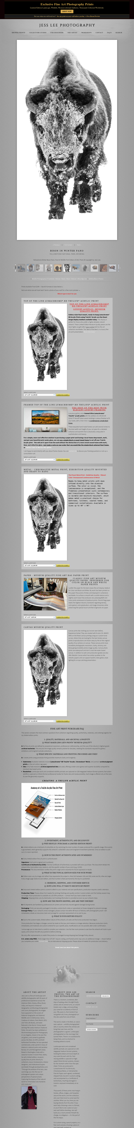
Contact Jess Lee (92, 1007)
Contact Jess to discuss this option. (39, 447)
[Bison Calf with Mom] (103, 270)
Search (119, 33)
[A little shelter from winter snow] (39, 270)
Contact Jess (43, 941)
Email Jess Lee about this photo (67, 947)
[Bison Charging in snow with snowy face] (30, 270)
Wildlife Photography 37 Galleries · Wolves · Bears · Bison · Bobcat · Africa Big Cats (59, 279)
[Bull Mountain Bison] (76, 270)
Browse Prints (18, 33)
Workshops (86, 33)
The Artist (72, 33)
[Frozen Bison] (21, 270)
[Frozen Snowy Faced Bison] (94, 270)
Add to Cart (62, 395)
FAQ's (109, 33)
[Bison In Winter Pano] (67, 270)
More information (89, 332)
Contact (99, 33)
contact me (73, 451)
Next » (79, 245)
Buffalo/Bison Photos (96, 279)
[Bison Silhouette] (58, 270)
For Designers (57, 33)
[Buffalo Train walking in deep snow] (112, 270)
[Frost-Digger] (48, 270)
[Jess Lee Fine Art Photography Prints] (67, 26)
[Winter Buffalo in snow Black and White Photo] (85, 270)
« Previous (56, 245)
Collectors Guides (37, 33)
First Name (89, 1024)
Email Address (91, 1018)
